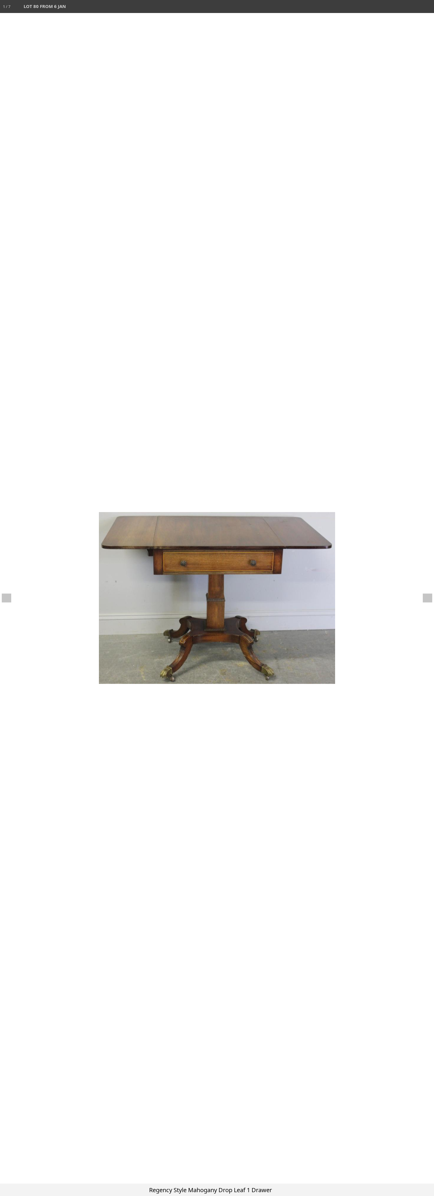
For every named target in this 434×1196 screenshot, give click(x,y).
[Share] (414, 6)
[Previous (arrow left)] (10, 598)
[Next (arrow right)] (423, 598)
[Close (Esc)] (427, 6)
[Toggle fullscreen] (401, 6)
